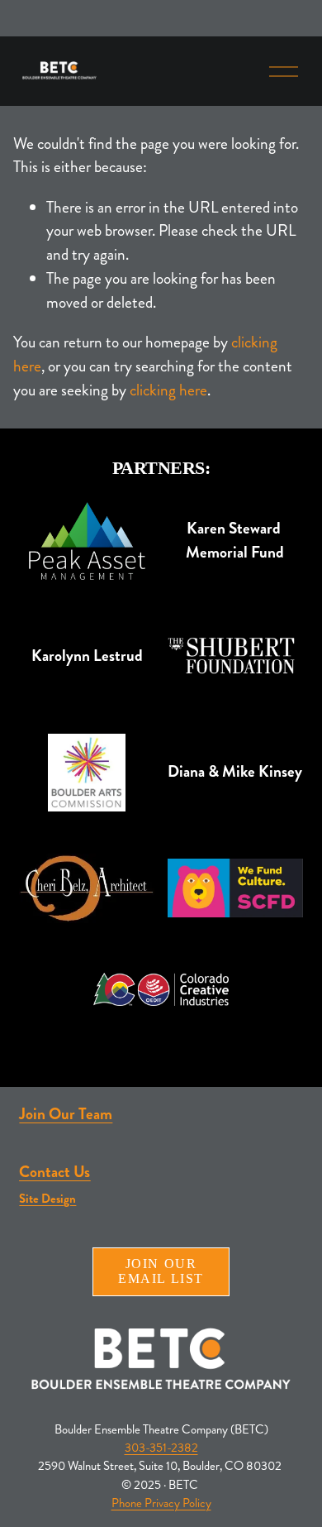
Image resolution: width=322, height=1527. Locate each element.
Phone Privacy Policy (161, 1503)
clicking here (168, 390)
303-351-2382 (161, 1448)
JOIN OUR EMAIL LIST (161, 1271)
